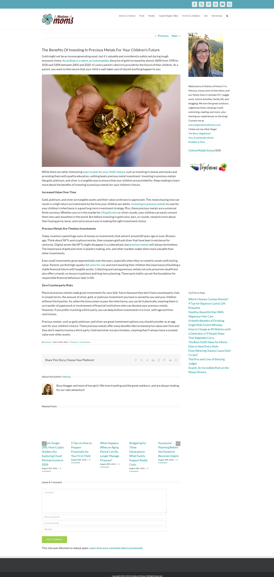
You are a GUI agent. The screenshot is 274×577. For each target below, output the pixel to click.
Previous (163, 35)
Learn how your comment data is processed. (116, 548)
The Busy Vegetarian (199, 133)
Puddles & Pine (196, 141)
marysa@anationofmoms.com (204, 124)
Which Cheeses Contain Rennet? (208, 299)
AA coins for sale (95, 265)
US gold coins (109, 212)
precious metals (139, 244)
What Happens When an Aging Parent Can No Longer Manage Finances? (109, 451)
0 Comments (85, 342)
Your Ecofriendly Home (201, 137)
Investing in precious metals (148, 204)
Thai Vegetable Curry (201, 337)
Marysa (47, 342)
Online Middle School (201, 150)
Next (175, 35)
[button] (227, 15)
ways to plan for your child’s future (104, 172)
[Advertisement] (210, 236)
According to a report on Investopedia (85, 60)
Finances (74, 342)
